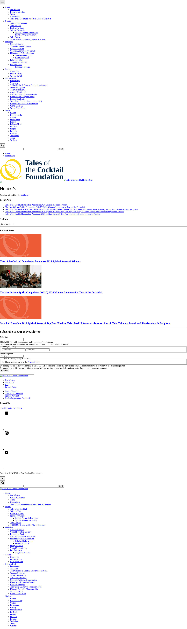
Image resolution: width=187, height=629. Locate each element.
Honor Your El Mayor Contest (22, 97)
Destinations (15, 119)
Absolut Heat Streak (18, 92)
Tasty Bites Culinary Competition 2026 (26, 101)
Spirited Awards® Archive (26, 35)
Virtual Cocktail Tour (18, 62)
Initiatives (9, 42)
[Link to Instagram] (24, 449)
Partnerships (15, 81)
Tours (12, 138)
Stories (8, 110)
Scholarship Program (23, 55)
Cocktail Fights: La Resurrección (23, 94)
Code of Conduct (12, 391)
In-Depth (13, 126)
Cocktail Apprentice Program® (22, 51)
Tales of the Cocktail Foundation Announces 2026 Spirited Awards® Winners (36, 205)
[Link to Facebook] (24, 430)
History (13, 122)
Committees (15, 16)
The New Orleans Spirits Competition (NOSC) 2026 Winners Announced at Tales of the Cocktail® (45, 207)
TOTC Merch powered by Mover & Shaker (27, 39)
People (13, 129)
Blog (7, 385)
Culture (13, 117)
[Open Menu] (2, 2)
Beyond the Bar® (17, 48)
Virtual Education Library (20, 46)
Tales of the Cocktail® (14, 393)
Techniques (14, 136)
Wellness (13, 140)
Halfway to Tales (17, 28)
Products (13, 131)
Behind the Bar (16, 115)
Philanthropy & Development (22, 53)
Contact (8, 69)
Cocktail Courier (17, 44)
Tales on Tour (15, 26)
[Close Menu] (2, 478)
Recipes (13, 133)
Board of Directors (17, 12)
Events (8, 21)
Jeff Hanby (25, 195)
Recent (13, 113)
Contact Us (14, 71)
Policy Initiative (16, 60)
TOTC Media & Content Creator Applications (28, 85)
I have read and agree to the (22, 362)
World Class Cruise (18, 108)
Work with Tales (16, 76)
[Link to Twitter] (24, 469)
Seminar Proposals (17, 87)
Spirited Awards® (17, 30)
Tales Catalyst (15, 37)
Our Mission (15, 10)
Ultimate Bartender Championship (24, 103)
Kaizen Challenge (17, 99)
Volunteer (14, 83)
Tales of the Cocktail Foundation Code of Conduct (30, 19)
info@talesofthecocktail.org (11, 408)
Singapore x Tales (22, 67)
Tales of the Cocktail (18, 23)
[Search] (2, 145)
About (7, 7)
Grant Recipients (22, 58)
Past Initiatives (16, 64)
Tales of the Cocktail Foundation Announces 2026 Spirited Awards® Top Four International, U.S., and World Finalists (52, 214)
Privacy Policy (16, 74)
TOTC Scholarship (18, 90)
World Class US (16, 106)
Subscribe (4, 371)
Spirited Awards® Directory (26, 32)
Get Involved (10, 78)
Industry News (16, 124)
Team (12, 14)
